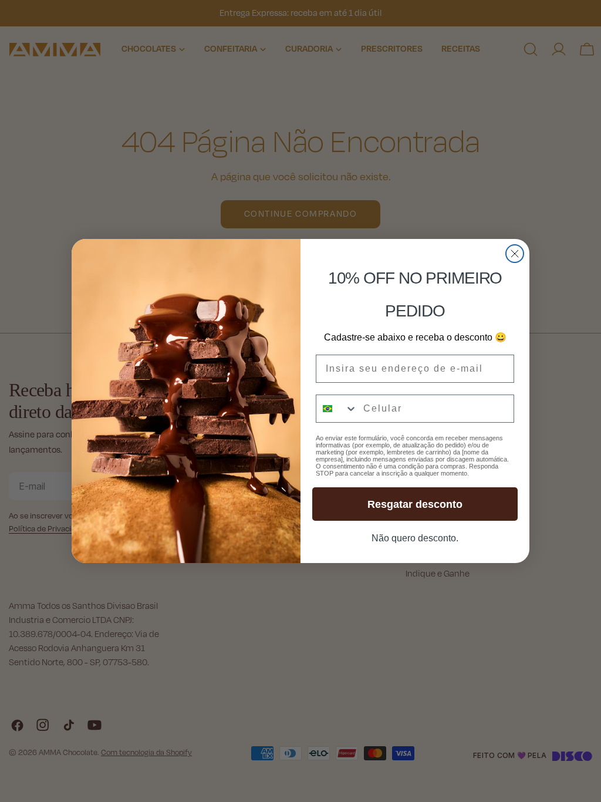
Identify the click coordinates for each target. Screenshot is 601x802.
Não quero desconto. (415, 538)
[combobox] (336, 408)
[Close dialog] (515, 253)
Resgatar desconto (414, 504)
